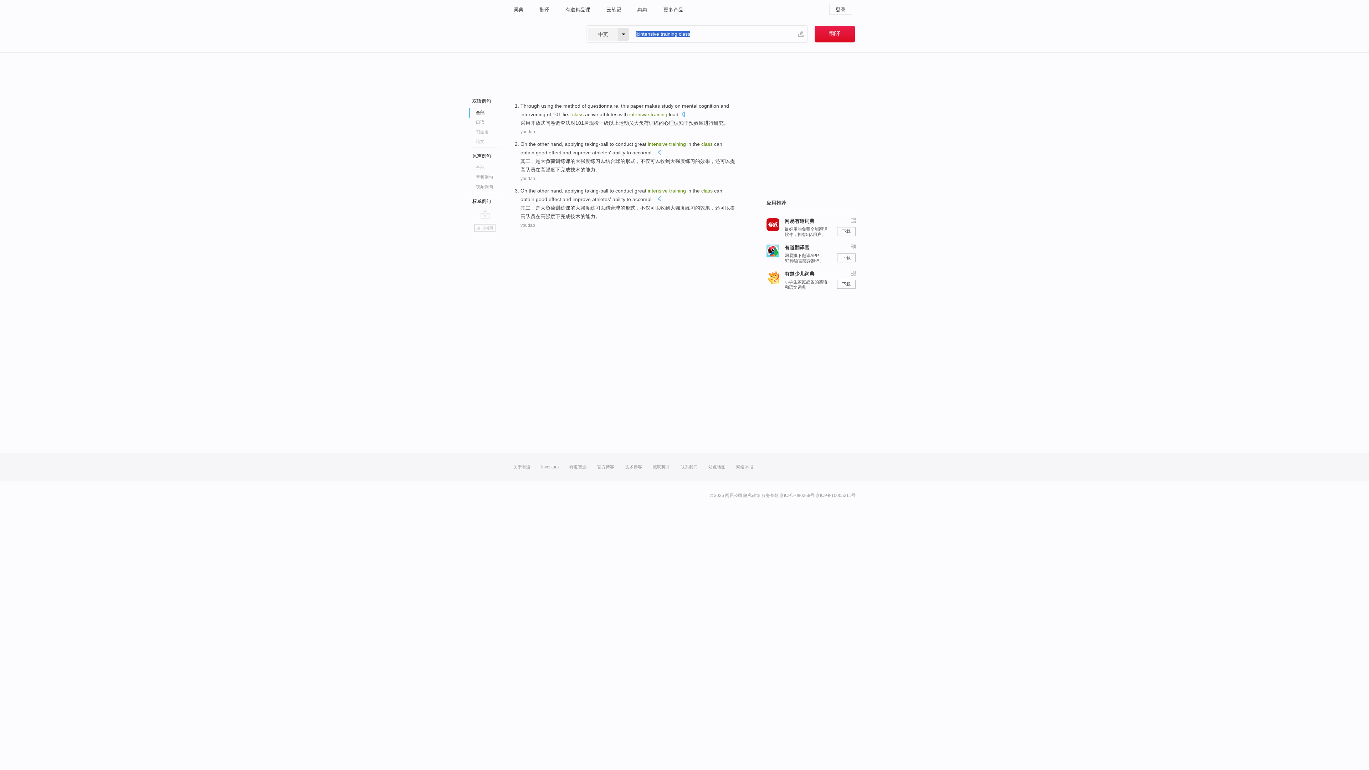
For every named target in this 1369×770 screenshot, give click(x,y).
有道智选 (577, 466)
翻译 (544, 9)
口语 (480, 122)
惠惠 (642, 9)
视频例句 (484, 186)
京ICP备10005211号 (836, 495)
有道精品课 (577, 9)
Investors (550, 466)
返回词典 (484, 227)
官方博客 (605, 466)
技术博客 (633, 466)
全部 (480, 167)
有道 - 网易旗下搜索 (542, 34)
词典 (518, 9)
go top (485, 214)
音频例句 (484, 177)
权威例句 (481, 201)
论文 (480, 141)
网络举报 (744, 466)
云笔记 (613, 9)
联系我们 (689, 466)
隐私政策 (751, 495)
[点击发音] (683, 115)
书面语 (482, 131)
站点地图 (716, 466)
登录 (841, 9)
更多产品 (673, 9)
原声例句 (481, 156)
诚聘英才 (661, 466)
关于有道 (521, 466)
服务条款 (770, 495)
